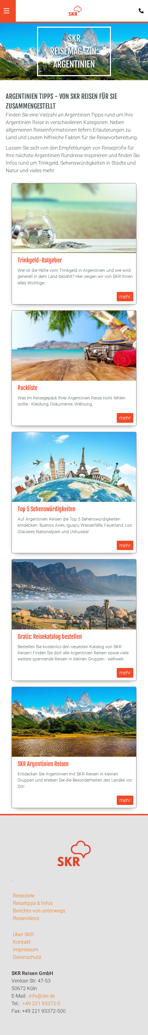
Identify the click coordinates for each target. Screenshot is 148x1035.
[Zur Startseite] (75, 11)
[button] (6, 10)
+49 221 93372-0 (41, 1003)
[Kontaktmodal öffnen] (139, 8)
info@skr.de (42, 996)
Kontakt (22, 942)
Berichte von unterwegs (39, 910)
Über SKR (23, 934)
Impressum (25, 949)
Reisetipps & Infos (33, 903)
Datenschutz (27, 957)
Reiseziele (23, 895)
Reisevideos (26, 918)
